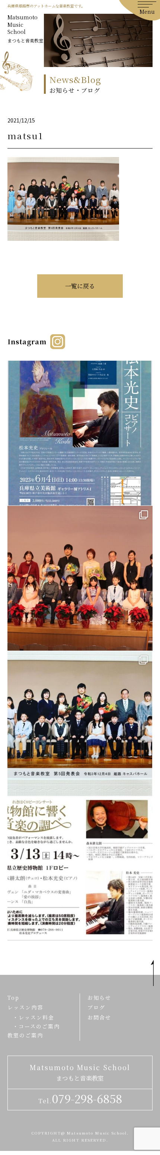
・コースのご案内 (36, 1026)
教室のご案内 (25, 1035)
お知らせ (99, 997)
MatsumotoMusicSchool (25, 29)
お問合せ (99, 1017)
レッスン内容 (25, 1007)
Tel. (80, 1098)
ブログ (96, 1007)
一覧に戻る (80, 286)
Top (13, 997)
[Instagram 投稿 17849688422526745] (80, 868)
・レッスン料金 (33, 1017)
